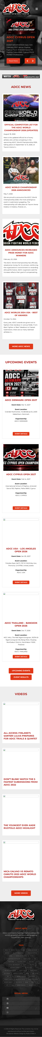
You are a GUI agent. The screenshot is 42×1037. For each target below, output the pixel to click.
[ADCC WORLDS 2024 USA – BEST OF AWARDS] (21, 294)
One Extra (35, 972)
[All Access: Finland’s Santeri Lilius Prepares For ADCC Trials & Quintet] (21, 714)
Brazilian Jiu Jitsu (21, 954)
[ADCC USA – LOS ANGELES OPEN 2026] (21, 530)
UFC (7, 983)
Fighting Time (21, 960)
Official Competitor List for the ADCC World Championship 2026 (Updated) (21, 126)
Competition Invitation (13, 957)
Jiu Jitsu (32, 963)
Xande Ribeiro (21, 983)
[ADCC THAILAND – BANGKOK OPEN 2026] (21, 604)
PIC (8, 975)
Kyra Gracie (33, 969)
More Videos (21, 892)
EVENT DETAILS (21, 432)
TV (37, 981)
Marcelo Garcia (18, 972)
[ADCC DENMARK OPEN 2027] (21, 381)
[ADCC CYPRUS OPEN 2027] (21, 456)
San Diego (19, 981)
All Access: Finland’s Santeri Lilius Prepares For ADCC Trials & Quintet (20, 734)
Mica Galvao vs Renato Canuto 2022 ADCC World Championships (20, 873)
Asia (24, 948)
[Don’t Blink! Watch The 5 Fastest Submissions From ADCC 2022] (21, 761)
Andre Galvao (15, 948)
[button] (27, 59)
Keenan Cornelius (16, 966)
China (32, 954)
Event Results (21, 676)
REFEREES (32, 975)
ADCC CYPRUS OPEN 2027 (21, 473)
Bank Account (32, 948)
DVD (35, 957)
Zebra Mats (32, 983)
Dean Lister (27, 957)
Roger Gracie (8, 981)
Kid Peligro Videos (10, 969)
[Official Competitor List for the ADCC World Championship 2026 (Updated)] (21, 106)
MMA (27, 972)
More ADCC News (21, 345)
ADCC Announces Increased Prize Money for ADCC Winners (21, 251)
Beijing (7, 951)
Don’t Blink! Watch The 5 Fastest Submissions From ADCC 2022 (21, 780)
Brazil (11, 954)
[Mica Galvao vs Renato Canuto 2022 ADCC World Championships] (21, 853)
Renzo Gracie (8, 978)
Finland (31, 960)
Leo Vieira (7, 972)
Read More (14, 58)
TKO (32, 981)
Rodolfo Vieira (33, 978)
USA (12, 983)
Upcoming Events (21, 669)
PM (13, 975)
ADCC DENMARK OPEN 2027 (21, 398)
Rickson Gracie (20, 978)
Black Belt (21, 951)
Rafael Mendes (21, 975)
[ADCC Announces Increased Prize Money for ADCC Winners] (21, 231)
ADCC (6, 948)
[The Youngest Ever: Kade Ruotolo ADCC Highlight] (21, 807)
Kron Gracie (23, 969)
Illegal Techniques (14, 963)
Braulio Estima (32, 951)
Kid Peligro (28, 966)
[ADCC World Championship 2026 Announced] (21, 169)
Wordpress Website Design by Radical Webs (20, 1032)
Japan (24, 963)
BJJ (14, 951)
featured (11, 960)
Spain (26, 981)
